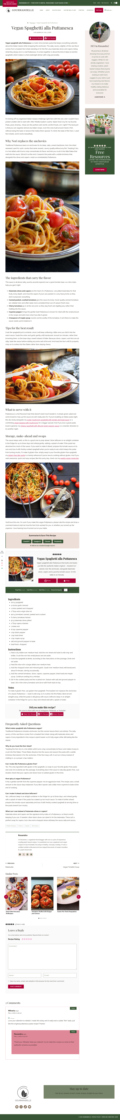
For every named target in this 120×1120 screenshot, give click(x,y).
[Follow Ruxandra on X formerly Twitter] (23, 854)
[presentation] (16, 893)
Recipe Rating (14, 939)
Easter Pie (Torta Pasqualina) (67, 911)
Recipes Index (56, 10)
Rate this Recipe (29, 714)
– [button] (63, 590)
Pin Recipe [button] (44, 714)
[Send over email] (2, 568)
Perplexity (58, 541)
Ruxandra (18, 1034)
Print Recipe (51, 38)
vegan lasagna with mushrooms (26, 423)
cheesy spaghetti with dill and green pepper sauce (40, 426)
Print (49, 581)
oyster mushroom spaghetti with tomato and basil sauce (48, 420)
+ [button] (68, 590)
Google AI (37, 541)
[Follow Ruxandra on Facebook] (20, 854)
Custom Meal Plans (70, 10)
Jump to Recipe (36, 38)
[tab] (38, 918)
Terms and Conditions (108, 1117)
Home (94, 3)
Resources (90, 10)
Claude (47, 541)
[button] (53, 554)
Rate (68, 581)
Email (47, 975)
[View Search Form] (111, 3)
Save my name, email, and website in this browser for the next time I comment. (37, 981)
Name (12, 975)
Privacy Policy (96, 1117)
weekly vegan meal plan (69, 458)
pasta (27, 826)
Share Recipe (57, 714)
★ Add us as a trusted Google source (42, 545)
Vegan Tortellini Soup (71, 865)
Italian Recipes (11, 826)
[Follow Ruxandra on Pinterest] (31, 854)
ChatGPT (26, 541)
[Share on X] (2, 560)
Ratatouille (9, 865)
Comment (13, 946)
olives (20, 826)
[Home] (27, 23)
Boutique (99, 10)
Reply (73, 1008)
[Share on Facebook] (2, 556)
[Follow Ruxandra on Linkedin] (27, 854)
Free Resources (105, 3)
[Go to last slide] (6, 897)
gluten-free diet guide (16, 455)
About (98, 3)
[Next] (79, 897)
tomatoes (35, 826)
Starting (81, 10)
